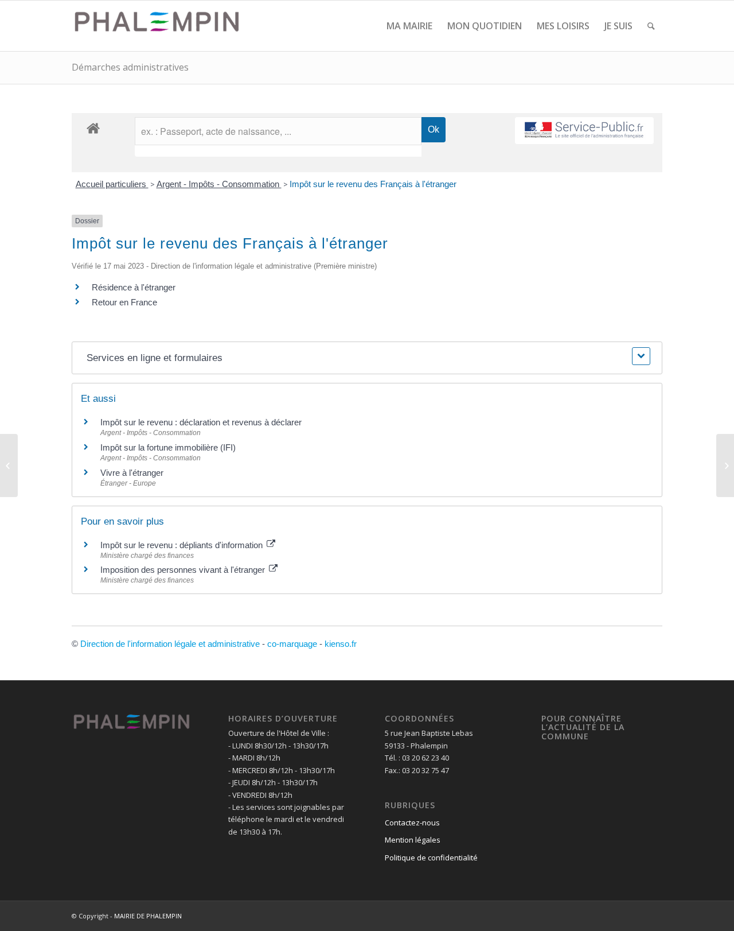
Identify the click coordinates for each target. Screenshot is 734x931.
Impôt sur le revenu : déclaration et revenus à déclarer (201, 422)
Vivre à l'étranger (131, 473)
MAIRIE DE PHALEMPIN (148, 915)
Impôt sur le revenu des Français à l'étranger (373, 184)
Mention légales (412, 840)
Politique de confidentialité (431, 857)
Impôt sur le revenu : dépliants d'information (182, 545)
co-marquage (292, 644)
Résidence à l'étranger (133, 287)
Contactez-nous (412, 822)
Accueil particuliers (112, 184)
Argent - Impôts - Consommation (219, 184)
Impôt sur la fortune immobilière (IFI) (168, 447)
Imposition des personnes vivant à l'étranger (183, 570)
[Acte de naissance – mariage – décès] (9, 465)
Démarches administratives (130, 67)
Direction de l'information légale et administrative (170, 644)
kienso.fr (341, 644)
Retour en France (124, 302)
